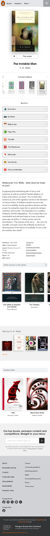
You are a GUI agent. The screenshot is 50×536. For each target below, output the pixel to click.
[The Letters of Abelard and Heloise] (11, 287)
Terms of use (29, 486)
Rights (27, 475)
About (4, 463)
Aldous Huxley (37, 415)
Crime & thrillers (31, 250)
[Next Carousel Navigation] (46, 265)
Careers (27, 463)
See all (4, 354)
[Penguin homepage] (3, 3)
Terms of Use (32, 448)
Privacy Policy (40, 520)
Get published (7, 481)
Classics (28, 245)
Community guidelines (32, 467)
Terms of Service (23, 522)
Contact (5, 472)
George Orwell (12, 415)
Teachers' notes (8, 490)
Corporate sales (8, 477)
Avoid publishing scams (33, 479)
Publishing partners (31, 471)
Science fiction (30, 255)
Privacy (27, 482)
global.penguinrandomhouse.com (15, 532)
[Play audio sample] (14, 56)
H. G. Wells (25, 67)
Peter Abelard (12, 309)
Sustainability (7, 486)
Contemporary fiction (33, 247)
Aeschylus (34, 307)
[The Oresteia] (34, 287)
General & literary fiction (34, 253)
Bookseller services (9, 468)
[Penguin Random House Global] (8, 527)
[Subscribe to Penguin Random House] (42, 440)
